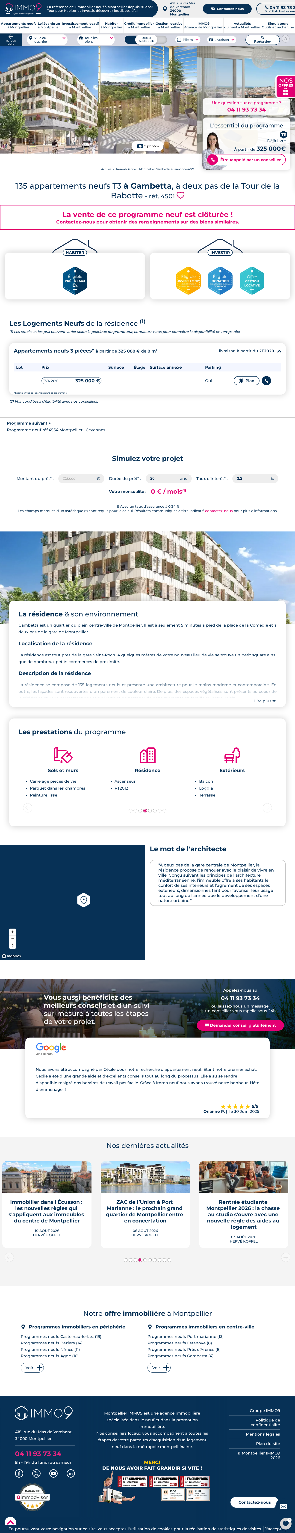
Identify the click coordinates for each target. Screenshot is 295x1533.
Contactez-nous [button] (255, 1502)
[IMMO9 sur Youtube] (53, 1474)
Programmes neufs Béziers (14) (52, 1343)
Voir (29, 1367)
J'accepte (274, 1529)
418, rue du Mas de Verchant (182, 8)
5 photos (151, 146)
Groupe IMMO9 (265, 1410)
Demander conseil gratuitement (240, 1025)
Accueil (106, 169)
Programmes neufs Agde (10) (50, 1356)
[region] (72, 902)
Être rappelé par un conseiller (246, 159)
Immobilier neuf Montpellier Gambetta (143, 169)
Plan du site (268, 1443)
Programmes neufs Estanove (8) (180, 1343)
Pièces (188, 40)
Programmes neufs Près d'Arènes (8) (184, 1349)
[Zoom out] (12, 938)
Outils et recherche (278, 25)
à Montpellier (49, 25)
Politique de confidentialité (265, 1422)
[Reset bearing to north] (12, 945)
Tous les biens (91, 39)
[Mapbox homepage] (11, 956)
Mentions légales (263, 1434)
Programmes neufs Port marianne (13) (186, 1336)
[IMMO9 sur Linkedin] (71, 1474)
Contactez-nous (227, 9)
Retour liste (11, 42)
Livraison (222, 40)
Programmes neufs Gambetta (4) (181, 1356)
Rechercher (262, 39)
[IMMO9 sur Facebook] (19, 1474)
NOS (285, 86)
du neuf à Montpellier (242, 25)
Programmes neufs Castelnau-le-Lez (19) (61, 1336)
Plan (246, 380)
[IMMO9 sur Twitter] (36, 1474)
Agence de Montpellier (203, 25)
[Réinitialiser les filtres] (286, 38)
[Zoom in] (12, 932)
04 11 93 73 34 (246, 109)
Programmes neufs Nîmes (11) (50, 1349)
